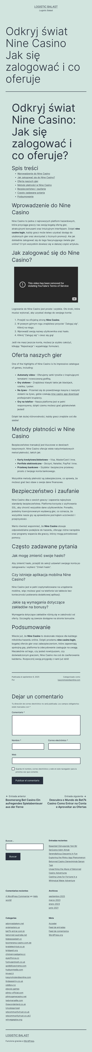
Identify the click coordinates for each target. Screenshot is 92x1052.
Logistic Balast (46, 6)
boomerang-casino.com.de (18, 943)
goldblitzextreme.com (16, 966)
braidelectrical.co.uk (15, 946)
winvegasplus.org (14, 1019)
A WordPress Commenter (18, 896)
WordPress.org (56, 935)
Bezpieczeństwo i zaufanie (31, 189)
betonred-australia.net (16, 935)
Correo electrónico (58, 740)
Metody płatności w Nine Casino (34, 185)
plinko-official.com (14, 993)
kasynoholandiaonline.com (69, 680)
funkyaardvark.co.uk (15, 962)
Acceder (53, 923)
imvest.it (10, 973)
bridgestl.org (12, 950)
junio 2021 (53, 908)
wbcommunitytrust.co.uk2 (18, 1016)
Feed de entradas (57, 927)
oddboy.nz (11, 985)
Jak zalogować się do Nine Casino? (36, 177)
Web (14, 754)
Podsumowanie (25, 196)
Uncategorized (13, 1008)
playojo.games (12, 989)
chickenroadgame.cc (15, 954)
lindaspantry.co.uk (14, 981)
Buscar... (10, 841)
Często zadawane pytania (31, 192)
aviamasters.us (13, 927)
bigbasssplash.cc (14, 939)
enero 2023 (54, 904)
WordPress (29, 1041)
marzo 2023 (54, 900)
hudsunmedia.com (14, 969)
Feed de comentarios (59, 931)
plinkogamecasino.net (16, 996)
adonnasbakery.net (15, 923)
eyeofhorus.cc (12, 958)
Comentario (18, 712)
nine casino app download (65, 394)
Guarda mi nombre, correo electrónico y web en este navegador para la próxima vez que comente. (46, 770)
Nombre (16, 740)
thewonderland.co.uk (16, 1004)
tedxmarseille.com (14, 1000)
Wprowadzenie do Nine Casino (33, 173)
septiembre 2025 (57, 896)
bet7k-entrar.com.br (15, 931)
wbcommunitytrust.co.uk (17, 1012)
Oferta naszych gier (27, 181)
